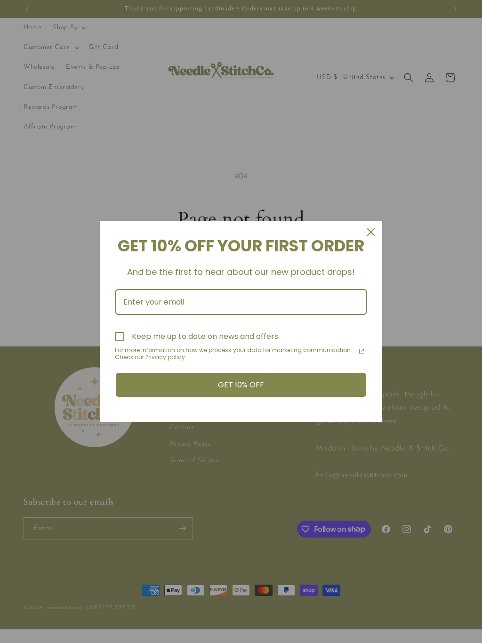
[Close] (371, 232)
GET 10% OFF (241, 384)
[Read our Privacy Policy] (361, 351)
